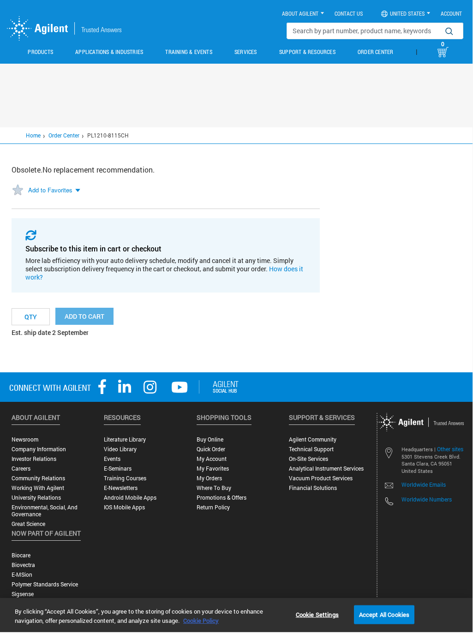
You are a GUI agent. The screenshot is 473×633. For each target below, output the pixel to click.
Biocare (21, 555)
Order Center (375, 51)
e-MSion (22, 574)
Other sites (450, 449)
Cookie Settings (317, 614)
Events (112, 458)
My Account (212, 458)
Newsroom (25, 439)
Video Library (120, 449)
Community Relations (38, 478)
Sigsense (23, 594)
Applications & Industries (109, 51)
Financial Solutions (313, 487)
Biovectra (23, 564)
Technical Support (311, 449)
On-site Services (308, 458)
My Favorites (213, 468)
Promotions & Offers (221, 497)
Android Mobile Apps (130, 497)
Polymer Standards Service (45, 584)
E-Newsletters (121, 487)
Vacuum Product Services (321, 478)
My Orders (209, 478)
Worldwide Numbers (426, 499)
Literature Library (125, 439)
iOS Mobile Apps (124, 507)
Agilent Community (312, 439)
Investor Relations (34, 458)
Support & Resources (307, 51)
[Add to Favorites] (18, 191)
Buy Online (210, 439)
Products (40, 51)
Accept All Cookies (384, 614)
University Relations (36, 497)
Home (33, 135)
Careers (21, 468)
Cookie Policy (201, 620)
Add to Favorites (50, 189)
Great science (28, 523)
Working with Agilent (38, 487)
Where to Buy (214, 487)
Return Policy (213, 507)
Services (245, 51)
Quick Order (211, 449)
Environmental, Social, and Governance (45, 511)
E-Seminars (118, 468)
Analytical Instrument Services (326, 468)
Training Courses (125, 478)
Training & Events (188, 51)
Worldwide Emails (423, 484)
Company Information (39, 449)
